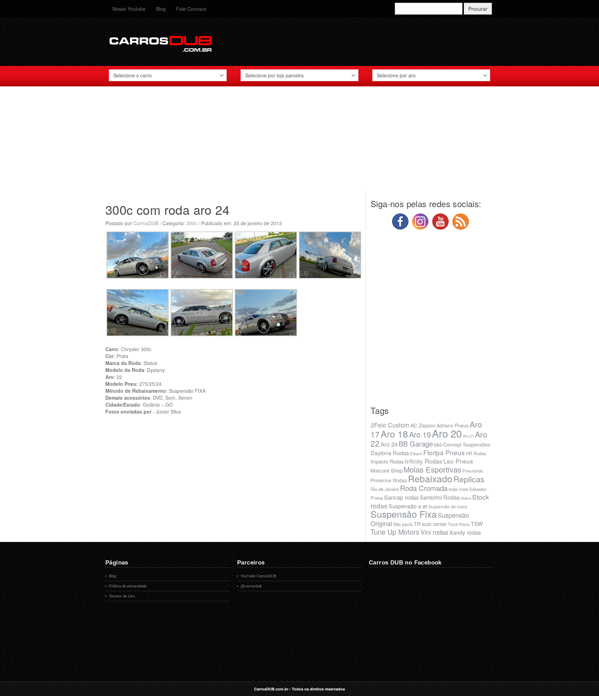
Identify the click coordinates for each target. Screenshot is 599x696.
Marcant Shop (386, 470)
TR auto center (430, 523)
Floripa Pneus (444, 452)
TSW (477, 523)
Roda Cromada (424, 488)
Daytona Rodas (390, 453)
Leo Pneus (458, 461)
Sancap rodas (401, 497)
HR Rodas (476, 453)
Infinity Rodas (423, 461)
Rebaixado (430, 478)
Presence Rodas (389, 480)
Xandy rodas (465, 532)
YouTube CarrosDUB (258, 576)
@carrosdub (251, 586)
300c (191, 223)
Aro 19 (420, 434)
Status (466, 498)
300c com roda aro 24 (167, 209)
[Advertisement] (299, 141)
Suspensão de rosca (447, 506)
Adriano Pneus (452, 425)
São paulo (403, 524)
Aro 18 (394, 433)
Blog (161, 8)
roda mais (458, 489)
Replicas (469, 479)
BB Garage (416, 444)
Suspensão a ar (408, 506)
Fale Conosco (191, 8)
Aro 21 (468, 436)
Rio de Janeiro (385, 489)
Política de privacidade (128, 586)
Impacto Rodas (387, 461)
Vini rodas (434, 531)
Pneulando (472, 471)
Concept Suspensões (466, 444)
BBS (438, 445)
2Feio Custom (390, 425)
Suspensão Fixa (404, 513)
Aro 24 (389, 444)
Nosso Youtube (129, 8)
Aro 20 (447, 433)
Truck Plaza (459, 524)
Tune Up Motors (395, 532)
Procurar (477, 8)
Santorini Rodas (440, 497)
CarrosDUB (145, 223)
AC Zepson (422, 425)
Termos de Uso (122, 596)
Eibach (416, 453)
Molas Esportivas (432, 469)
